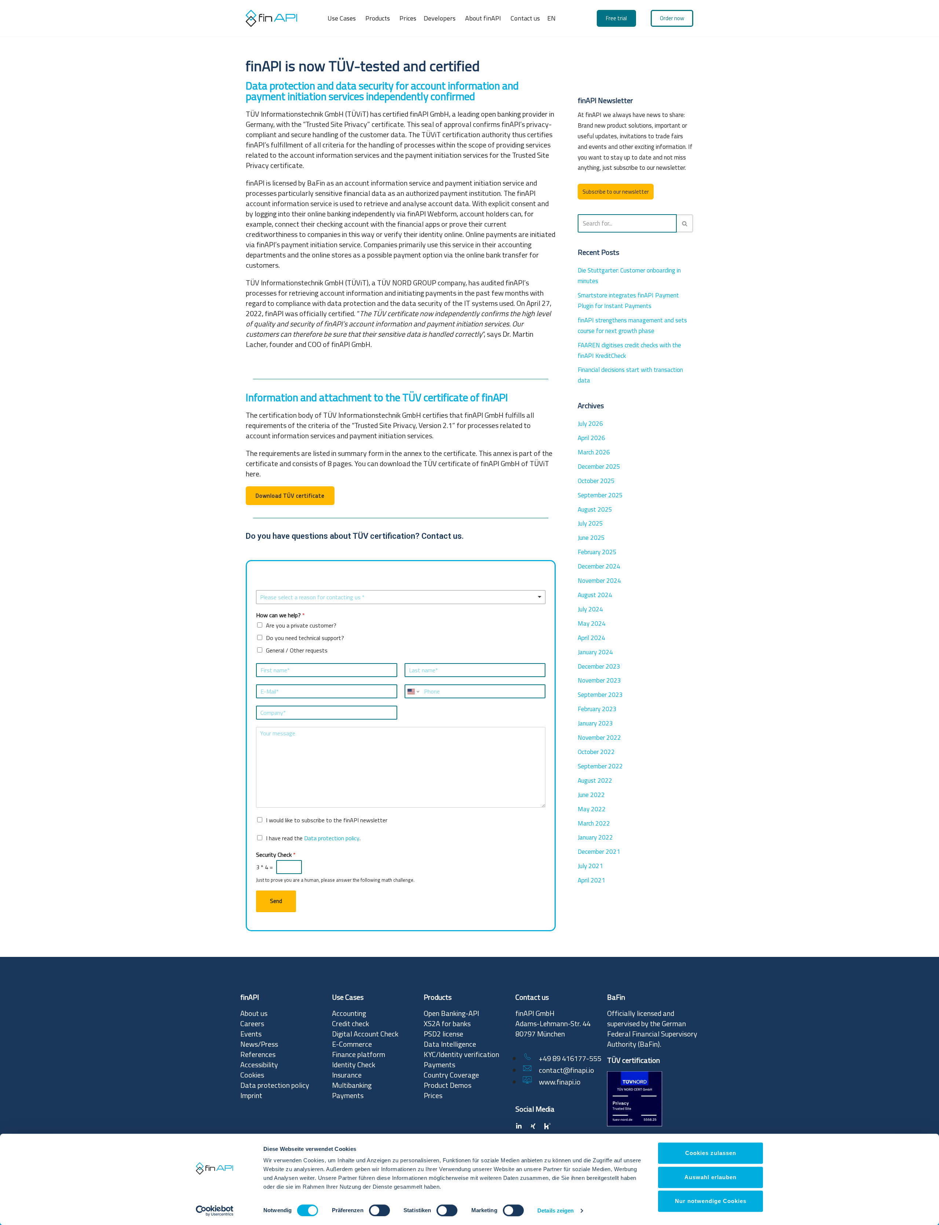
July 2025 (590, 523)
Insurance (347, 1074)
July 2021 (590, 866)
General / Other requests (297, 650)
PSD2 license (443, 1033)
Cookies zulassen (710, 1153)
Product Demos (447, 1085)
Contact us (525, 18)
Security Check (276, 855)
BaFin (649, 1044)
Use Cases (342, 18)
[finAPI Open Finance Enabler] (271, 18)
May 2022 (592, 809)
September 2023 (600, 694)
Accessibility (259, 1064)
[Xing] (533, 1126)
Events (251, 1033)
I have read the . (313, 838)
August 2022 (595, 780)
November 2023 (599, 680)
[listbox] (400, 597)
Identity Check (353, 1064)
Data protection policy (331, 838)
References (257, 1054)
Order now (672, 18)
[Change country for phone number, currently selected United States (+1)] (413, 691)
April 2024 (591, 638)
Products (377, 18)
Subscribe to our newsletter (615, 191)
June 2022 (591, 795)
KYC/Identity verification (461, 1054)
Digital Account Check (365, 1033)
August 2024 (595, 595)
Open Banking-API (451, 1013)
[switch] (379, 1210)
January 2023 (595, 723)
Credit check (350, 1023)
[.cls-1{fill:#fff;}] (547, 1126)
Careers (252, 1023)
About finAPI (483, 18)
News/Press (259, 1044)
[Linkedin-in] (518, 1126)
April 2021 (591, 880)
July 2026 (590, 423)
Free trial (616, 18)
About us (253, 1013)
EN (551, 18)
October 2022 (596, 752)
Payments (347, 1095)
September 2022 (600, 766)
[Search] (685, 223)
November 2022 (599, 737)
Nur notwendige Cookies (710, 1201)
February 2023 (597, 709)
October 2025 (596, 481)
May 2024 (592, 623)
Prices (407, 18)
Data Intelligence (450, 1044)
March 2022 (594, 823)
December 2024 (599, 566)
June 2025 (591, 537)
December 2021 (599, 851)
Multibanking (352, 1085)
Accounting (349, 1013)
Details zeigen (555, 1211)
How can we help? (280, 615)
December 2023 (599, 666)
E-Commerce (352, 1044)
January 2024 (595, 652)
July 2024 (590, 609)
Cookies (252, 1074)
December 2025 (599, 466)
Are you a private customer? (301, 625)
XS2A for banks (447, 1023)
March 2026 (594, 452)
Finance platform (358, 1054)
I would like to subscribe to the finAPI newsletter (326, 820)
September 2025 (600, 495)
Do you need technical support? (305, 637)
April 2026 (591, 438)
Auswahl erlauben (710, 1177)
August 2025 (595, 509)
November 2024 (599, 580)
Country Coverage (451, 1074)
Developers (440, 18)
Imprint (251, 1095)
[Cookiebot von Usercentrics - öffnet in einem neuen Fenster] (215, 1210)
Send (276, 901)
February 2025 (597, 552)
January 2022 (595, 837)
